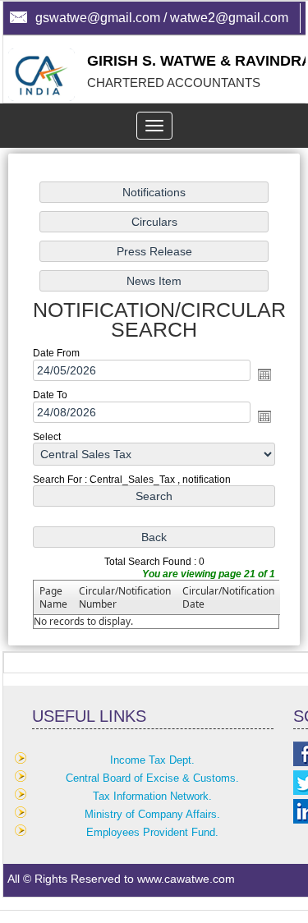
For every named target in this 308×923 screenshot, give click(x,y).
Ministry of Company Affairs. (152, 814)
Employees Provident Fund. (152, 832)
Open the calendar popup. (264, 374)
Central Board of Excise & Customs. (152, 778)
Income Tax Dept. (152, 760)
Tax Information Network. (152, 796)
